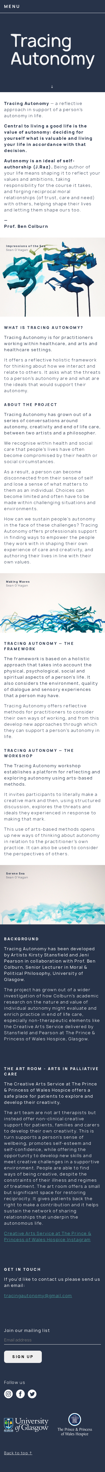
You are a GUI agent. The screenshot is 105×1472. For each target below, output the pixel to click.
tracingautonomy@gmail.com (38, 1295)
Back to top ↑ (18, 1452)
